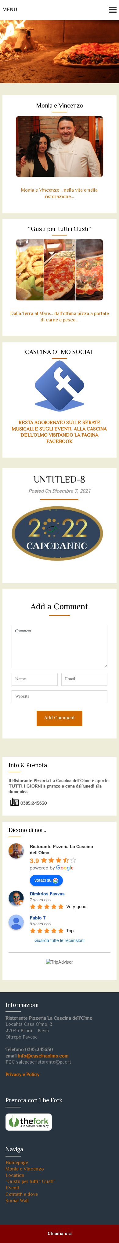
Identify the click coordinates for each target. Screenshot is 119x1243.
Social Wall (17, 1201)
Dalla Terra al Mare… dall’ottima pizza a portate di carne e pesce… (59, 317)
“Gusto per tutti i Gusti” (30, 1182)
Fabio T (38, 918)
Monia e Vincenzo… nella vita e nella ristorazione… (59, 194)
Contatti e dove (21, 1195)
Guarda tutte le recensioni (59, 940)
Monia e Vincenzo (24, 1169)
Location (14, 1176)
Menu (9, 9)
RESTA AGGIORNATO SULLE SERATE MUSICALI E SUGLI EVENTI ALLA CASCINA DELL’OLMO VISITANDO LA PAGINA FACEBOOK (59, 432)
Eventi (12, 1188)
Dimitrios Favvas (47, 894)
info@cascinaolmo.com (43, 1056)
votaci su (43, 880)
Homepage (16, 1163)
